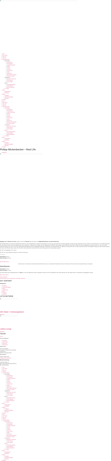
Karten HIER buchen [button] (4, 261)
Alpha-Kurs (9, 73)
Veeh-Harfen (9, 70)
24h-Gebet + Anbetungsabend (12, 312)
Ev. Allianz (7, 88)
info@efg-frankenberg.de (5, 358)
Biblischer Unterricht (11, 78)
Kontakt (4, 99)
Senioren (9, 69)
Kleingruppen (10, 63)
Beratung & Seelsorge (11, 74)
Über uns (4, 56)
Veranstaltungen (5, 59)
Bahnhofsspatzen (10, 87)
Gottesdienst (10, 62)
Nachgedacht (7, 91)
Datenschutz (5, 342)
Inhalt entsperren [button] (3, 277)
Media (3, 94)
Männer (8, 66)
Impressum (4, 340)
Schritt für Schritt (11, 76)
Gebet (8, 71)
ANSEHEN (2, 314)
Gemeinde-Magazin (9, 96)
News (3, 90)
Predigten (7, 95)
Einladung (7, 92)
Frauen (8, 67)
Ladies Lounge (5, 329)
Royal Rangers (10, 85)
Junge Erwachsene (11, 65)
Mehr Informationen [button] (4, 274)
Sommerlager (10, 81)
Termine (4, 58)
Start (3, 53)
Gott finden (4, 55)
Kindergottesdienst (11, 84)
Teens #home (10, 80)
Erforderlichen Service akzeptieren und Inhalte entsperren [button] (12, 278)
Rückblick (7, 98)
